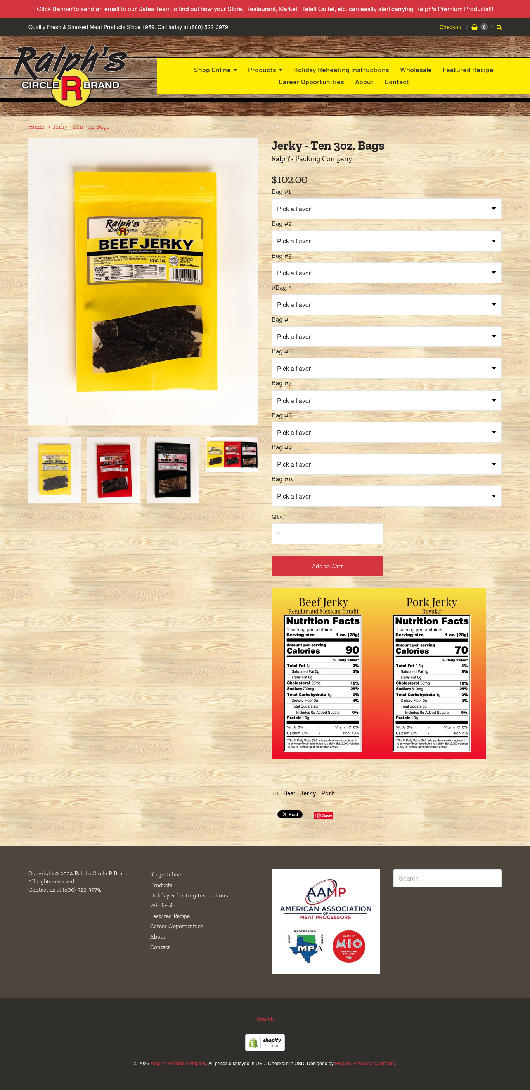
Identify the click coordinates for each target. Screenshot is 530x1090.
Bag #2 (282, 223)
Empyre (343, 1063)
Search (265, 1018)
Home (36, 126)
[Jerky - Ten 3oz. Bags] (54, 470)
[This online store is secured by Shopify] (265, 1048)
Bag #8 (282, 415)
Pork (328, 793)
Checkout (451, 27)
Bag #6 (282, 351)
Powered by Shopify (374, 1063)
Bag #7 (281, 383)
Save (327, 815)
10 (275, 793)
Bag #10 (283, 479)
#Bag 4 (282, 287)
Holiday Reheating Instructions (341, 69)
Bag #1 (281, 191)
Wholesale (416, 69)
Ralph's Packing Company (312, 158)
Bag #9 (282, 447)
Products (262, 69)
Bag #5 (282, 319)
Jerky (308, 793)
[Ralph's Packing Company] (70, 76)
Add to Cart (327, 566)
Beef (289, 793)
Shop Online (212, 69)
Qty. (278, 516)
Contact (397, 81)
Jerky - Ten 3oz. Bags (81, 126)
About (364, 81)
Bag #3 (282, 255)
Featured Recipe (468, 69)
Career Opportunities (311, 81)
